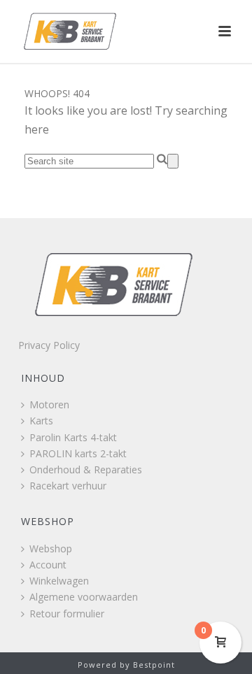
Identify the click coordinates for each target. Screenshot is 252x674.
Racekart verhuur (67, 485)
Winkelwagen (59, 580)
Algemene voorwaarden (83, 596)
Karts (41, 420)
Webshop (50, 548)
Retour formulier (66, 613)
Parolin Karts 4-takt (73, 437)
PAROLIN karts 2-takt (78, 453)
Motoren (49, 404)
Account (47, 564)
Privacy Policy (49, 345)
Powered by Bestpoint (126, 664)
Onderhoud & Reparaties (85, 469)
